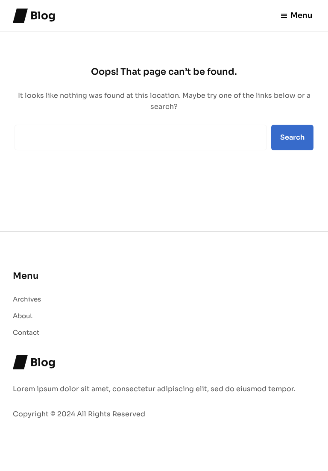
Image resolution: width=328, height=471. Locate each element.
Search (292, 137)
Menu (301, 15)
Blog (43, 15)
